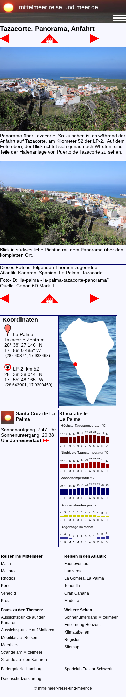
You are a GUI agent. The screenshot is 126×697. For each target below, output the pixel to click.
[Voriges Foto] (4, 41)
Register (72, 639)
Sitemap (71, 647)
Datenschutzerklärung (21, 678)
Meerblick (10, 645)
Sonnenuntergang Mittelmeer (91, 617)
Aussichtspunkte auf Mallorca (27, 630)
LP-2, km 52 (26, 369)
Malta (6, 563)
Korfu (6, 585)
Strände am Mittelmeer (21, 652)
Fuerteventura (77, 563)
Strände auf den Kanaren (24, 659)
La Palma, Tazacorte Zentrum (24, 337)
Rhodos (8, 578)
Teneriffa (72, 585)
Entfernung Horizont (82, 624)
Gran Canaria (76, 593)
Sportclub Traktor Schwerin (89, 669)
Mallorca (9, 571)
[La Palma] (49, 41)
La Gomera (74, 578)
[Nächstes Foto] (94, 41)
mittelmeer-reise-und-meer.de (58, 7)
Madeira (71, 600)
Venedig (8, 593)
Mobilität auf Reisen (19, 637)
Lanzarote (73, 571)
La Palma (95, 578)
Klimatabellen (76, 632)
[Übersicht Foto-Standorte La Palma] (87, 404)
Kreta (6, 600)
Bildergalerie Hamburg (22, 669)
